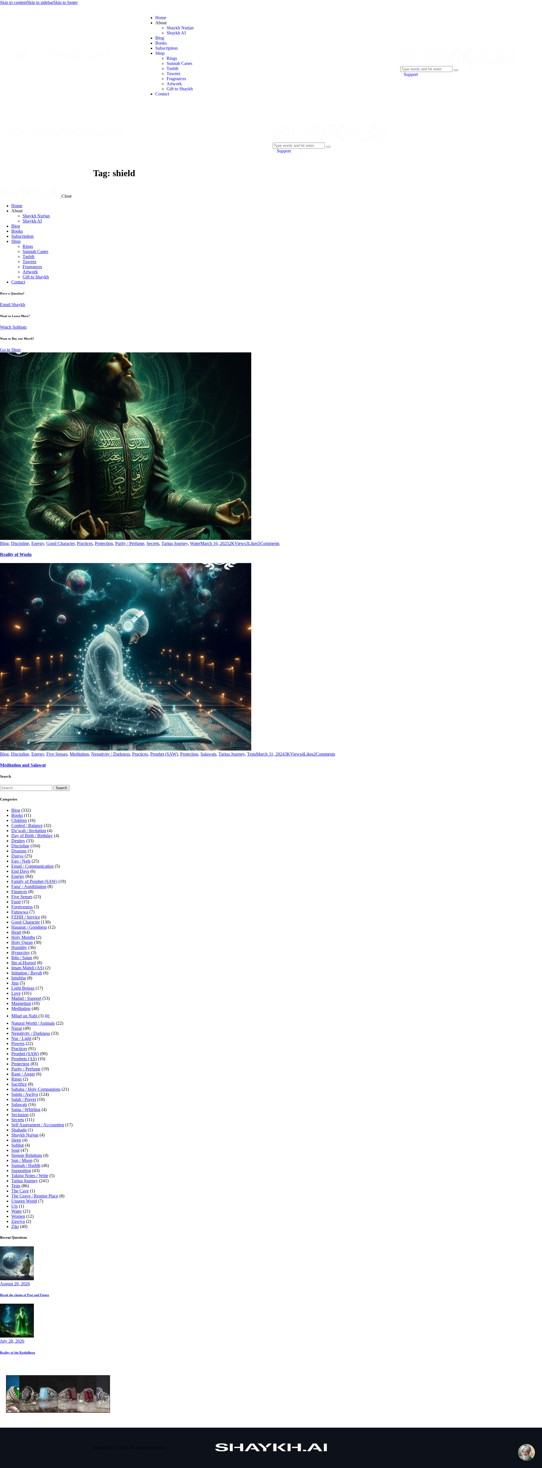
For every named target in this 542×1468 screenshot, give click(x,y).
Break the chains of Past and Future (24, 1295)
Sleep (16, 1140)
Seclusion (20, 1114)
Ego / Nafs (20, 861)
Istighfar (18, 978)
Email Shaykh (12, 304)
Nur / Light (21, 1038)
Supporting (21, 1170)
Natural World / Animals (33, 1023)
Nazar (16, 1028)
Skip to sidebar (40, 2)
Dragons (19, 850)
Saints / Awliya (24, 1094)
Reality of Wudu (16, 554)
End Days (20, 871)
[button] (252, 543)
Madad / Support (26, 998)
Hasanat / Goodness (29, 927)
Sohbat (17, 1145)
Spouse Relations (26, 1155)
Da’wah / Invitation (28, 830)
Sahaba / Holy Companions (35, 1089)
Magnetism (21, 1003)
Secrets (153, 543)
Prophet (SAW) (164, 754)
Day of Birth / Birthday (32, 835)
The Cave (20, 1190)
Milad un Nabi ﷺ (30, 1015)
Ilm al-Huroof (23, 962)
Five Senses (56, 754)
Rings (16, 1079)
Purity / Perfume (129, 543)
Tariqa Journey (174, 543)
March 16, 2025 (214, 543)
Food (16, 901)
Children (19, 820)
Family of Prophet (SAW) (34, 881)
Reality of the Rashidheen (17, 1352)
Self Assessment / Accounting (37, 1124)
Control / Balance (27, 825)
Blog (4, 543)
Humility (19, 947)
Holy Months (23, 937)
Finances (19, 891)
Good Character (60, 543)
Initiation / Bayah (26, 972)
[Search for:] (26, 787)
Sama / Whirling (25, 1109)
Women (18, 1216)
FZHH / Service (25, 917)
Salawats (208, 754)
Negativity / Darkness (110, 754)
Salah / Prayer (23, 1099)
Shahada (19, 1129)
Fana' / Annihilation (28, 886)
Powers (18, 1043)
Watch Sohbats (13, 327)
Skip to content (13, 2)
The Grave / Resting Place (34, 1196)
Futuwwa (19, 911)
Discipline (20, 543)
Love (16, 993)
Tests (251, 754)
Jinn (15, 983)
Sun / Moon (21, 1160)
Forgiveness (22, 906)
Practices (85, 543)
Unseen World (24, 1201)
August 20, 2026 (15, 1283)
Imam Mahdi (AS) (27, 967)
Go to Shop (10, 349)
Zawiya (18, 1221)
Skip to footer (65, 2)
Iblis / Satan (21, 957)
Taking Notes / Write (29, 1175)
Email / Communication (32, 866)
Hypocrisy (20, 952)
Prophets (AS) (24, 1058)
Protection (104, 543)
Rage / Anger (23, 1074)
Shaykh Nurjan (24, 1135)
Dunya (17, 856)
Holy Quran (22, 942)
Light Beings (22, 988)
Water (195, 543)
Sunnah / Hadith (25, 1165)
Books (17, 815)
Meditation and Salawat (23, 765)
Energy (37, 543)
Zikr (15, 1226)
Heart (16, 932)
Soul (15, 1150)
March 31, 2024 (270, 754)
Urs (14, 1206)
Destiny (18, 840)
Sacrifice (19, 1084)
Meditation (79, 754)
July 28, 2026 (12, 1341)
